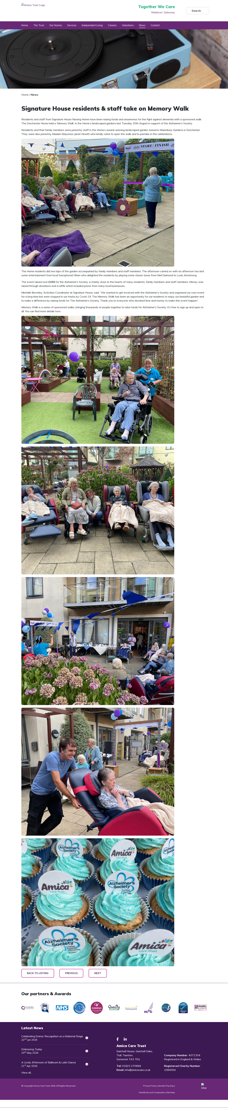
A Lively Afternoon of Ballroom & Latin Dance (48, 1064)
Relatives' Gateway (163, 12)
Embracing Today (31, 1051)
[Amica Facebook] (118, 1039)
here (58, 311)
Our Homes (55, 25)
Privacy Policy (149, 1086)
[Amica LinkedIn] (125, 1039)
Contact (155, 25)
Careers (112, 25)
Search (196, 10)
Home (24, 25)
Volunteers (128, 25)
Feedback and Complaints (152, 1092)
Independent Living (92, 25)
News (142, 25)
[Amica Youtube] (133, 1039)
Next (97, 973)
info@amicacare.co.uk (137, 1070)
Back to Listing (37, 973)
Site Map (170, 1092)
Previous (71, 973)
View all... (26, 1072)
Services (71, 25)
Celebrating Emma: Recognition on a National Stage (52, 1038)
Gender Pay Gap (166, 1086)
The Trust (38, 25)
